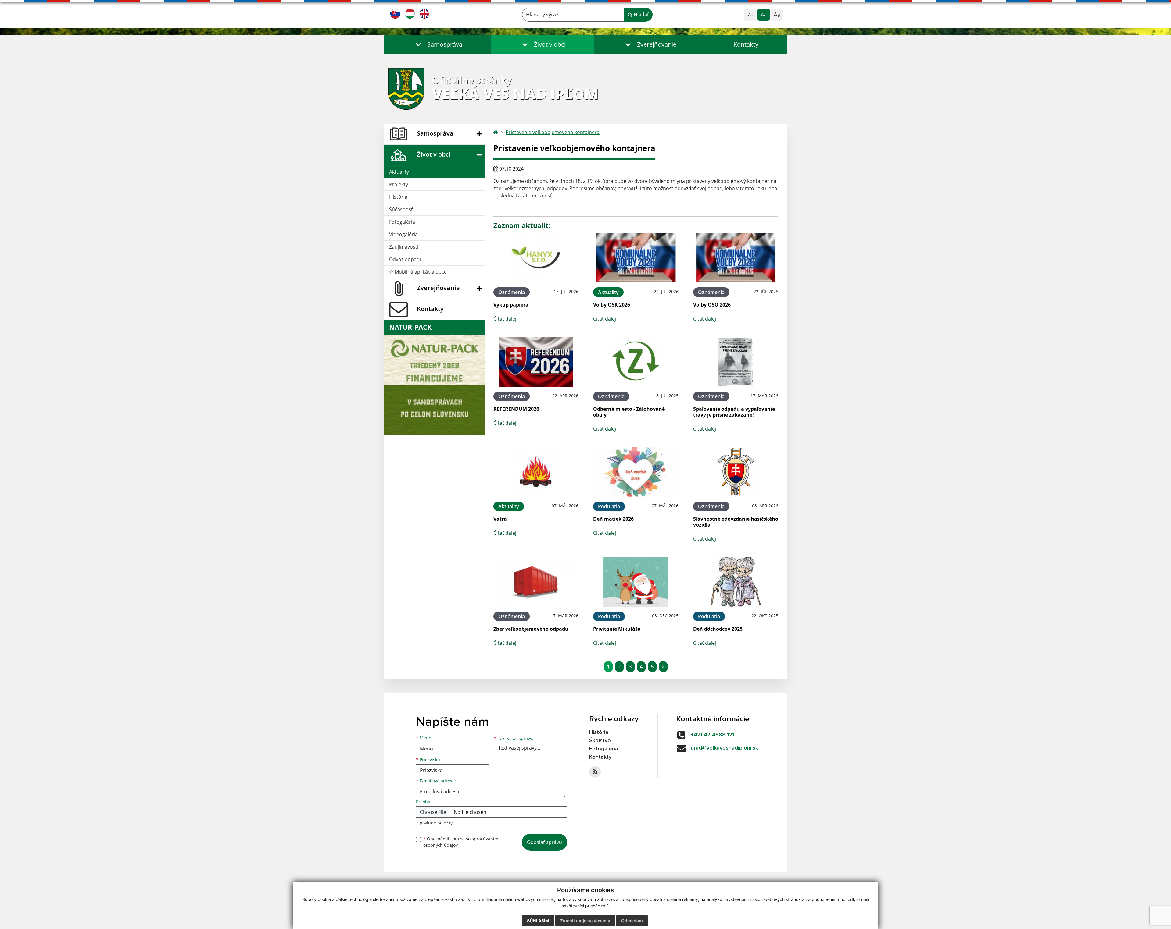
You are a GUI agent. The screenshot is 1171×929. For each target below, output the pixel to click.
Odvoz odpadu (406, 259)
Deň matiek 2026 (613, 519)
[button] (437, 44)
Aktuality (399, 171)
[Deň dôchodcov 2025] (735, 582)
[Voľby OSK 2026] (635, 257)
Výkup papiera (510, 304)
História (398, 196)
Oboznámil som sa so (460, 842)
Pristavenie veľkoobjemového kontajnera (553, 132)
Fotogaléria (402, 221)
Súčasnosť (401, 209)
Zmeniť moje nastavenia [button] (585, 920)
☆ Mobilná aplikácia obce (418, 271)
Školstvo (600, 740)
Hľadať (640, 14)
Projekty (398, 184)
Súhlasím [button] (538, 920)
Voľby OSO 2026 (712, 304)
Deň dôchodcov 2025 (718, 629)
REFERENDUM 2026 (516, 409)
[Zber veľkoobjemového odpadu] (535, 582)
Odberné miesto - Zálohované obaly (629, 412)
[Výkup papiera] (535, 257)
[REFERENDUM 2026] (535, 362)
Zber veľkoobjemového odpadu (530, 629)
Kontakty (745, 44)
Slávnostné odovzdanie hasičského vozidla (735, 522)
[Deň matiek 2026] (635, 472)
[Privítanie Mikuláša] (635, 582)
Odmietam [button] (632, 920)
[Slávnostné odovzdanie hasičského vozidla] (735, 472)
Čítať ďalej (504, 318)
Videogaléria (403, 234)
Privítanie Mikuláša (617, 629)
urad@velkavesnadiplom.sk (724, 748)
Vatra (500, 519)
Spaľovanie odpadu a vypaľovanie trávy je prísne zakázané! (734, 412)
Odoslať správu (544, 842)
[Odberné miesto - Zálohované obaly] (635, 362)
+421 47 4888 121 (712, 735)
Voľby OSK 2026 (611, 304)
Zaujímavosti (403, 246)
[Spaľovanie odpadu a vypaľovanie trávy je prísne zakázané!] (735, 362)
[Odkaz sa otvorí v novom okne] (595, 772)
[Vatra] (535, 472)
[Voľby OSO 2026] (735, 257)
